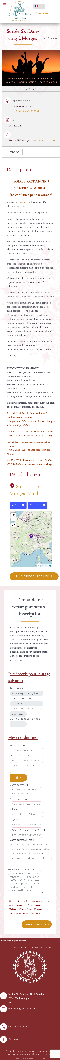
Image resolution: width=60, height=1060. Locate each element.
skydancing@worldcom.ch (21, 1008)
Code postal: (17, 799)
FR (40, 6)
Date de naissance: (21, 765)
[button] (31, 536)
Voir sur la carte (48, 140)
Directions (36, 505)
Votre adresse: (18, 785)
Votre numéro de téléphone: (27, 829)
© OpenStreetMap (44, 565)
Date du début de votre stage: (27, 708)
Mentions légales (20, 1058)
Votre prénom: (18, 755)
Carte (18, 505)
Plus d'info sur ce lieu (33, 576)
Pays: (13, 819)
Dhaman (23, 202)
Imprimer (14, 152)
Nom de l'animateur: (22, 698)
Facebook (13, 1039)
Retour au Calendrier (27, 111)
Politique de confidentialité (36, 1058)
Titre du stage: (18, 688)
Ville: (13, 809)
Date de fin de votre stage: (25, 719)
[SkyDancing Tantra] (19, 11)
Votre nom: (16, 745)
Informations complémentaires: (22, 869)
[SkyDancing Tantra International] (30, 966)
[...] (18, 778)
